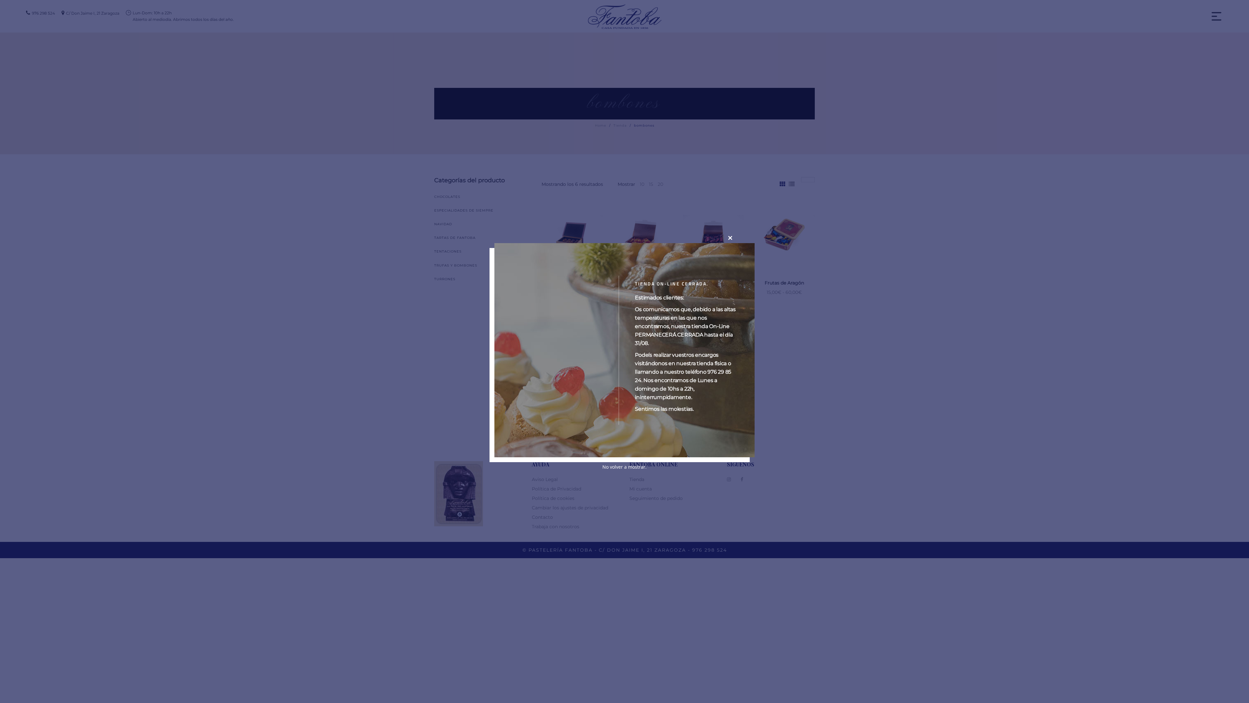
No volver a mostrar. (624, 467)
